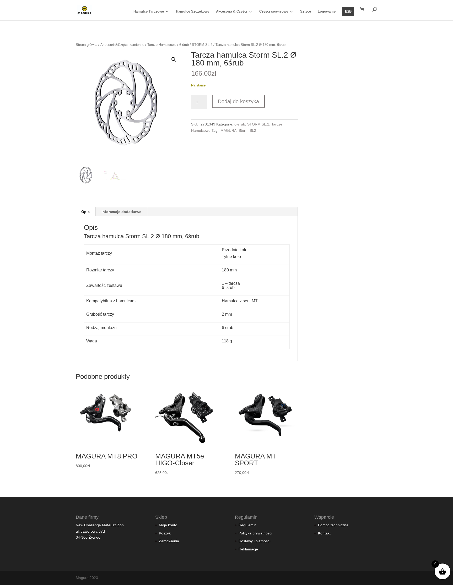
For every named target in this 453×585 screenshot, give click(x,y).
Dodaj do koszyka (238, 101)
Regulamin (247, 525)
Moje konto (168, 525)
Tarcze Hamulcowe (161, 45)
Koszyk (165, 533)
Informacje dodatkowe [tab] (121, 212)
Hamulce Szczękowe (192, 11)
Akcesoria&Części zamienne (122, 45)
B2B (348, 11)
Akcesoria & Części (231, 11)
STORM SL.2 (202, 45)
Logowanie (327, 11)
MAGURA (228, 130)
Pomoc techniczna (333, 525)
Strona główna (86, 45)
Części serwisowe (273, 11)
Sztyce (305, 11)
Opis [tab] (85, 212)
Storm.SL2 (247, 130)
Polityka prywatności (255, 533)
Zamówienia (169, 541)
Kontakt (324, 533)
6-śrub (184, 45)
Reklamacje (248, 549)
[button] (174, 59)
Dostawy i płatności (254, 541)
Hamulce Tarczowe (148, 11)
